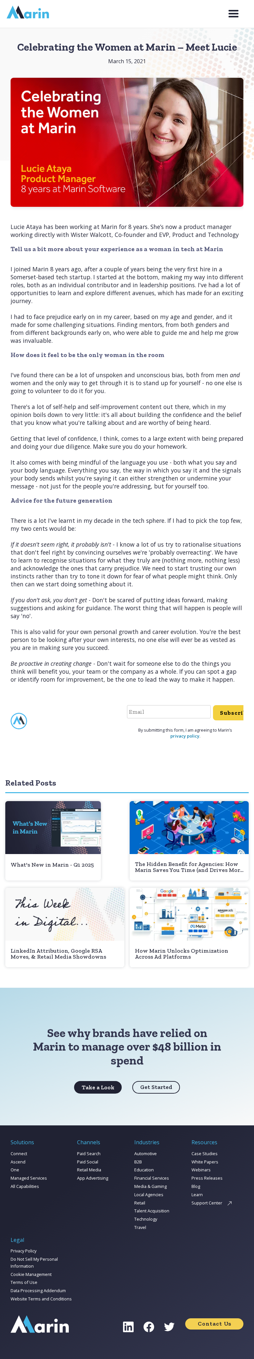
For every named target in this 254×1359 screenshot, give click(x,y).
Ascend (18, 1162)
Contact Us (214, 1323)
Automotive (145, 1153)
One (15, 1170)
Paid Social (87, 1162)
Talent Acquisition (151, 1211)
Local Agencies (148, 1195)
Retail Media (89, 1170)
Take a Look (98, 1087)
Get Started (156, 1087)
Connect (19, 1153)
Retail (139, 1203)
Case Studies (204, 1153)
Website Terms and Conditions (41, 1299)
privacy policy (184, 736)
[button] (233, 14)
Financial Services (151, 1178)
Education (144, 1170)
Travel (140, 1227)
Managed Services (29, 1178)
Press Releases (207, 1178)
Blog (195, 1186)
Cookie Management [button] (31, 1274)
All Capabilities (25, 1186)
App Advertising (92, 1178)
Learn (197, 1195)
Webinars (201, 1170)
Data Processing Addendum (38, 1290)
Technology (145, 1219)
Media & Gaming (150, 1186)
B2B (138, 1162)
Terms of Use (24, 1282)
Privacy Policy (23, 1251)
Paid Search (89, 1153)
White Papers (204, 1162)
